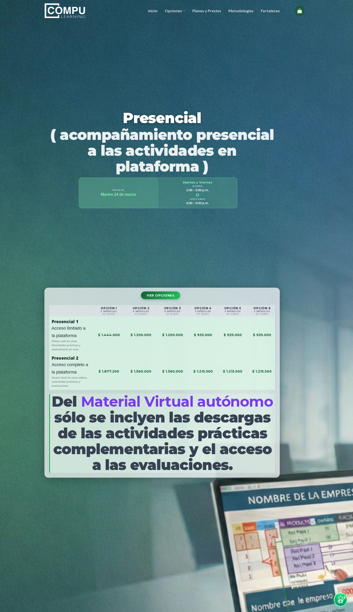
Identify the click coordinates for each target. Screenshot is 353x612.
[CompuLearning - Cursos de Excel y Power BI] (64, 10)
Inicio (153, 10)
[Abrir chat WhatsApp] (340, 599)
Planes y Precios (206, 10)
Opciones (173, 10)
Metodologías (241, 10)
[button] (299, 11)
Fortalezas (270, 10)
